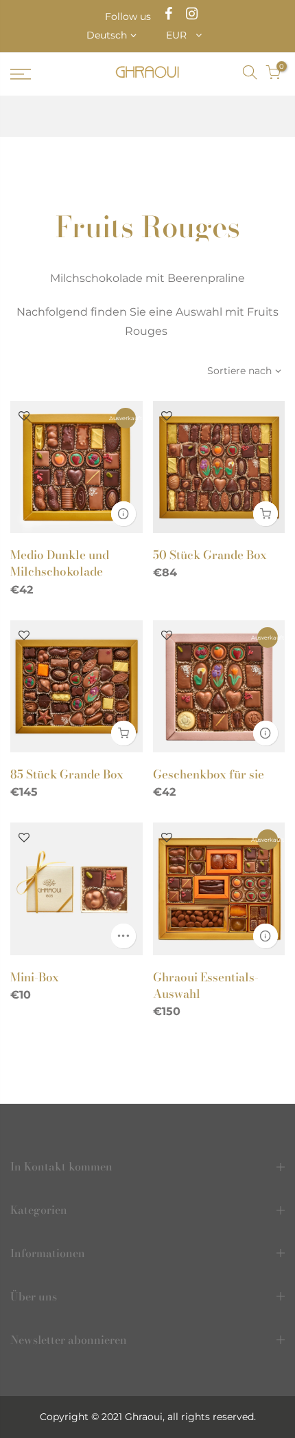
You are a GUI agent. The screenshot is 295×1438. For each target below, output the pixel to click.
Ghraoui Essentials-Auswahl (206, 985)
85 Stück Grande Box (66, 774)
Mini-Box (34, 977)
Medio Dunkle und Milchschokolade (59, 563)
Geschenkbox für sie (208, 774)
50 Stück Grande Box (210, 555)
